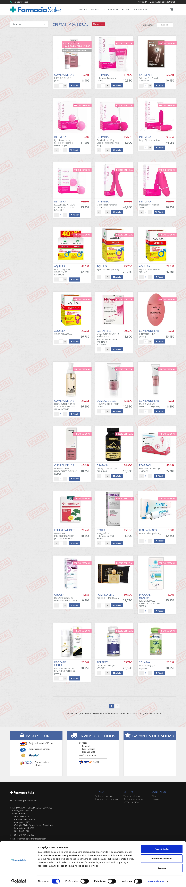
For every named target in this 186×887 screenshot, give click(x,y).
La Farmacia (140, 9)
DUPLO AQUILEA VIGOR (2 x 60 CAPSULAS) (62, 270)
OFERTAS (129, 791)
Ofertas (113, 9)
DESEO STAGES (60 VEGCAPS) (106, 665)
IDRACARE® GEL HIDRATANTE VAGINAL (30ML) (150, 600)
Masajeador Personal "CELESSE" (107, 204)
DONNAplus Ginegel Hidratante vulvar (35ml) (65, 597)
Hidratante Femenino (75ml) (107, 77)
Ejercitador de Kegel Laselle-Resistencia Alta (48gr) (108, 141)
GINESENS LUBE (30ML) (149, 333)
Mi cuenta (142, 2)
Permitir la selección (161, 858)
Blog (154, 796)
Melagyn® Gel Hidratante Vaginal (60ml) (105, 534)
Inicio (83, 9)
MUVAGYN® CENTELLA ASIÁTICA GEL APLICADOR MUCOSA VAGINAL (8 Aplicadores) (108, 337)
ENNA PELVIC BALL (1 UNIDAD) (149, 468)
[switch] (85, 881)
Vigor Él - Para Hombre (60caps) (150, 269)
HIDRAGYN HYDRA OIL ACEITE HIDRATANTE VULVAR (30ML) (65, 405)
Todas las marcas (103, 796)
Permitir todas (162, 849)
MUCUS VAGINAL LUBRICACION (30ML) (149, 403)
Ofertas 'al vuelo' (131, 802)
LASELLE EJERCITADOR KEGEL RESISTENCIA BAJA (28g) (65, 205)
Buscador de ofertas (133, 799)
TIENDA (99, 791)
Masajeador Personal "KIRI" (149, 204)
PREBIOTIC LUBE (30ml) (64, 77)
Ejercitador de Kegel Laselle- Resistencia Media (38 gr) (63, 141)
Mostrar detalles (156, 881)
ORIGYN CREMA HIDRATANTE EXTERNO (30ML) (65, 469)
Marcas (17, 24)
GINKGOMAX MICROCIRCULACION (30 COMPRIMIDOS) (65, 534)
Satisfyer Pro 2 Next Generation (148, 77)
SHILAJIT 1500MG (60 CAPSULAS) (107, 468)
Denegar (162, 868)
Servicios (156, 799)
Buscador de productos (163, 2)
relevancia (163, 24)
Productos (98, 9)
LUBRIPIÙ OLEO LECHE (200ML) (108, 403)
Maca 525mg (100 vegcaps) (147, 665)
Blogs (125, 9)
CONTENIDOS (159, 791)
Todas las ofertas (132, 796)
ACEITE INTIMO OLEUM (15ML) (108, 597)
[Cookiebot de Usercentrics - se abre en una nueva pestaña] (19, 881)
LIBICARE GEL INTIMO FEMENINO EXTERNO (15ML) (65, 668)
